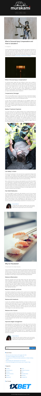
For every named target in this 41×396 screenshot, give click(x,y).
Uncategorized (8, 46)
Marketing (23, 375)
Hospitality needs (24, 373)
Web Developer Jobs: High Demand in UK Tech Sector (16, 360)
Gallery (21, 12)
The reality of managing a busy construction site (15, 356)
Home (17, 12)
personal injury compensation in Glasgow (23, 55)
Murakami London (26, 394)
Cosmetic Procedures (25, 370)
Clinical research (8, 266)
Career (22, 368)
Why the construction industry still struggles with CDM (16, 355)
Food (12, 266)
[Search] (32, 348)
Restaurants (18, 266)
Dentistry (8, 372)
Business (8, 368)
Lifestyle (15, 266)
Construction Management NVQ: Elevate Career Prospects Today (18, 362)
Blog (24, 12)
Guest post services (10, 373)
